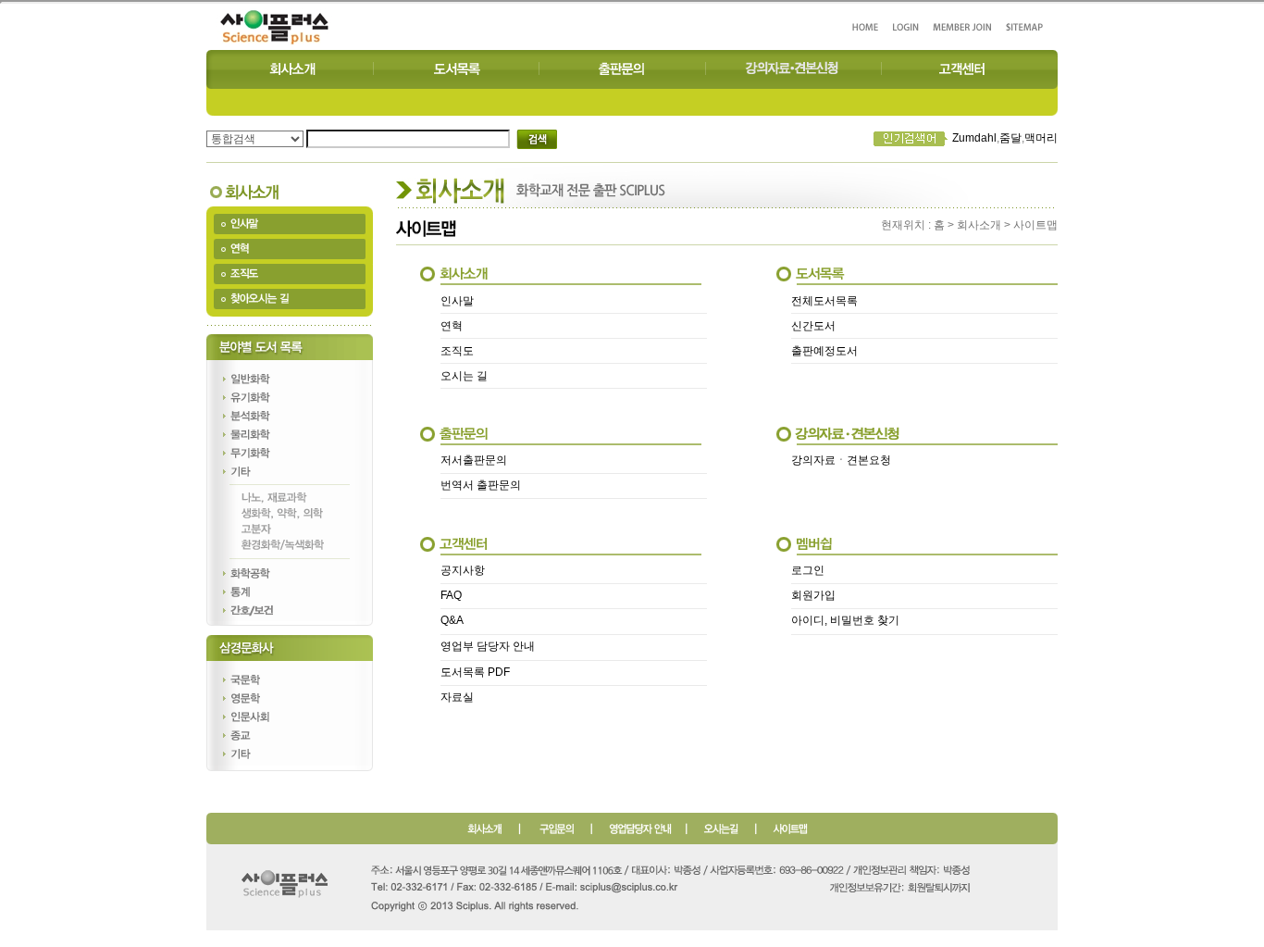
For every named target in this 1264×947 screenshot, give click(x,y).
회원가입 (813, 595)
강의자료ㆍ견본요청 (841, 460)
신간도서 (813, 325)
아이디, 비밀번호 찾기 (845, 620)
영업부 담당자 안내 (487, 646)
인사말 (457, 300)
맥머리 (1041, 137)
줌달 (1010, 137)
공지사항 (462, 570)
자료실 (457, 697)
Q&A (452, 620)
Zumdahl (974, 137)
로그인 (807, 570)
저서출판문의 (473, 460)
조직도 (457, 350)
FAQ (451, 595)
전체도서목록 (824, 300)
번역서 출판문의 (480, 485)
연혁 (451, 325)
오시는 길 (464, 375)
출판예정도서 (824, 350)
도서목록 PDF (475, 672)
